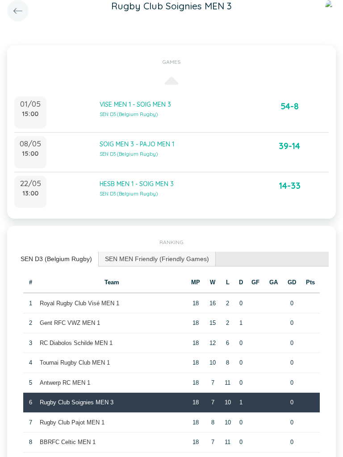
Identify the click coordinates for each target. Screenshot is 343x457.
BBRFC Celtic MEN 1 (68, 442)
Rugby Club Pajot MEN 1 (72, 422)
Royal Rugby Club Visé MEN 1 (79, 303)
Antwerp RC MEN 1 (65, 382)
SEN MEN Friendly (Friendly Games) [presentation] (157, 258)
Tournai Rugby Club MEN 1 (75, 362)
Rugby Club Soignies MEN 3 (76, 402)
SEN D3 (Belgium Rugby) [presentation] (56, 258)
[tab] (56, 259)
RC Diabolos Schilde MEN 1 (76, 343)
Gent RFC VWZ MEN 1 (70, 323)
